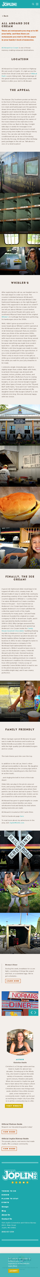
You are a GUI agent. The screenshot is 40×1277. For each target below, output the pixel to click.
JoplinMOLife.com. (17, 823)
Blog (4, 1211)
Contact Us (7, 1219)
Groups (5, 1207)
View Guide (9, 1132)
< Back (5, 16)
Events (5, 1202)
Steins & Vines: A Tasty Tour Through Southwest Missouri (17, 966)
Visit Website (14, 1106)
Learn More (13, 983)
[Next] (35, 1012)
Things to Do (9, 1191)
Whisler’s (5, 317)
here (22, 816)
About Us (6, 1215)
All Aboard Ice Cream (10, 48)
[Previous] (31, 1012)
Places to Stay (10, 1199)
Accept (14, 1271)
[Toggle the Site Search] (33, 4)
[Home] (9, 4)
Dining (5, 1195)
